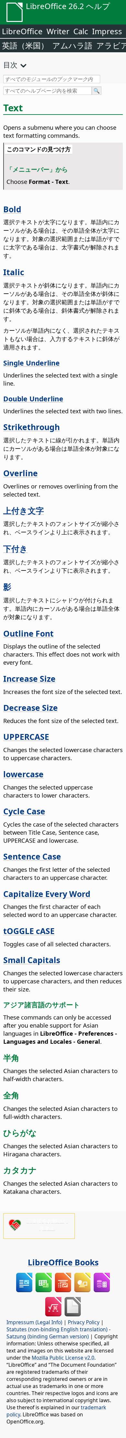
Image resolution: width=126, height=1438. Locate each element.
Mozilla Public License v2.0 (63, 1357)
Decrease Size (30, 707)
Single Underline (31, 362)
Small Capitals (31, 959)
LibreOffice (22, 31)
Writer (58, 31)
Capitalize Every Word (46, 893)
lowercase (23, 774)
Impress (107, 31)
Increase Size (29, 678)
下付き (15, 548)
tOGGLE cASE (29, 930)
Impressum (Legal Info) (34, 1322)
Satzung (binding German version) (47, 1336)
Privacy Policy (84, 1322)
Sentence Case (32, 856)
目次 (10, 64)
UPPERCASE (26, 736)
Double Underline (33, 398)
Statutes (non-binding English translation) (57, 1329)
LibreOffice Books (63, 1262)
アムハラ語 (72, 45)
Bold (12, 209)
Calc (80, 31)
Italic (13, 271)
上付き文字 (23, 510)
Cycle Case (24, 811)
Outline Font (28, 633)
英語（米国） (25, 45)
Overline (20, 473)
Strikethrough (31, 426)
